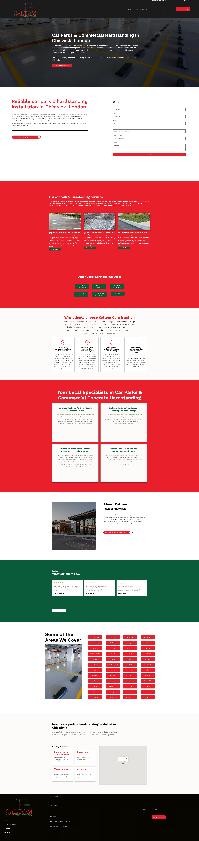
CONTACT (7, 829)
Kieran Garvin (90, 593)
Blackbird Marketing (63, 826)
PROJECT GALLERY (9, 825)
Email (115, 120)
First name (115, 106)
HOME (5, 821)
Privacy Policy (54, 807)
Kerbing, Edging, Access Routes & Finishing (132, 232)
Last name (115, 113)
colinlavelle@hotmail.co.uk (62, 821)
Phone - (52, 820)
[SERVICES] (44, 833)
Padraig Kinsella (59, 593)
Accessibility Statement (66, 807)
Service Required (118, 135)
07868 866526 (59, 820)
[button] (163, 9)
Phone (115, 128)
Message (115, 142)
